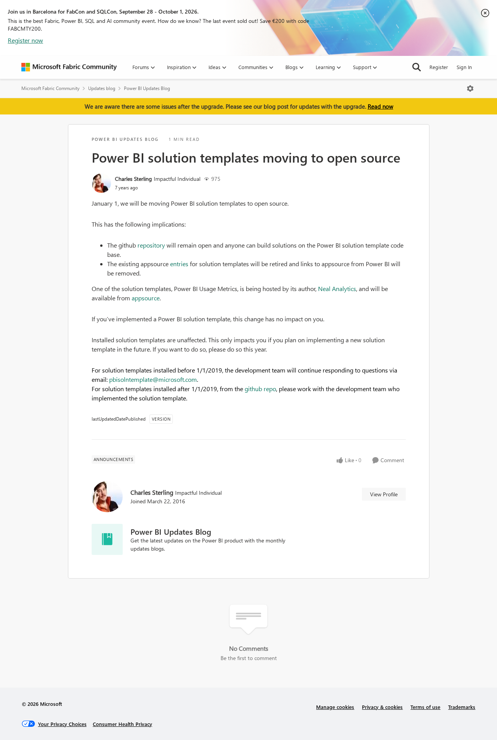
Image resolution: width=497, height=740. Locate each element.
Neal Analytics (337, 288)
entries (179, 264)
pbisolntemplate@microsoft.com (153, 379)
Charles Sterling (133, 178)
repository (151, 245)
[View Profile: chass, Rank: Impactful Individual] (101, 183)
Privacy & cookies (382, 707)
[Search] (416, 67)
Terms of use (425, 707)
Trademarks (461, 707)
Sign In (464, 67)
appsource (146, 298)
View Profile (384, 494)
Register (438, 67)
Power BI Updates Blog (147, 88)
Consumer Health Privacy (122, 724)
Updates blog (101, 88)
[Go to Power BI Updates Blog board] (107, 539)
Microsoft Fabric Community (50, 88)
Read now (380, 106)
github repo (260, 389)
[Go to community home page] (69, 67)
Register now (25, 40)
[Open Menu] (470, 88)
